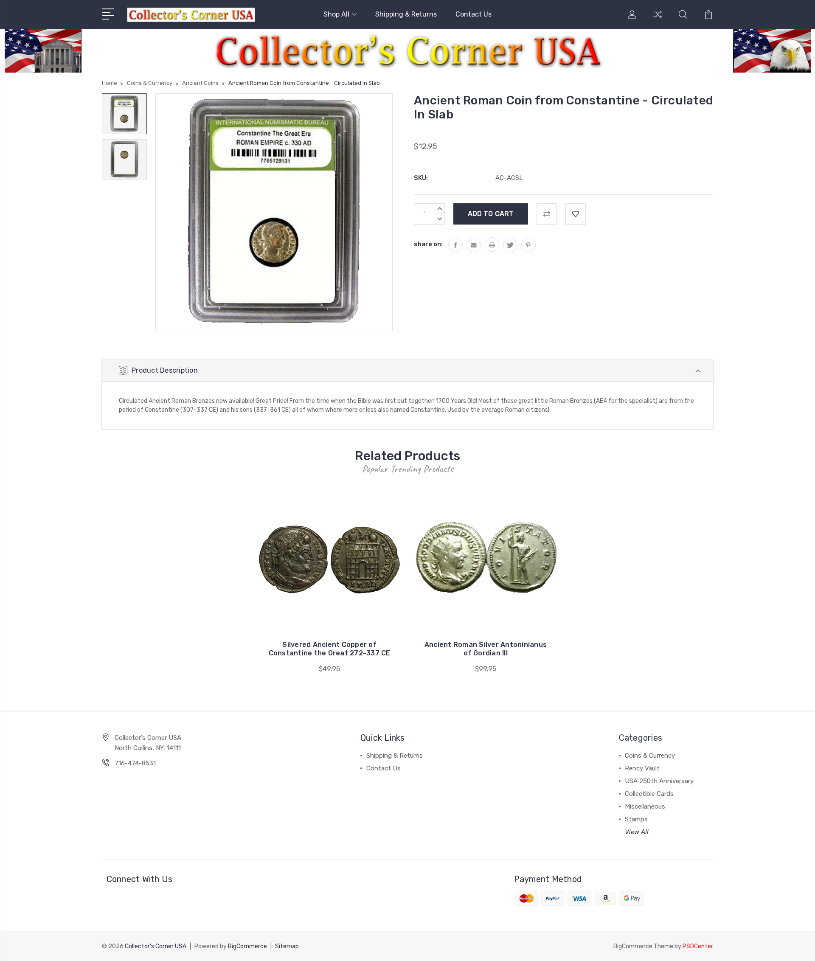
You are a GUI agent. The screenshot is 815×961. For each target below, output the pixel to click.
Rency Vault (642, 768)
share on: (428, 244)
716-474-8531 (135, 763)
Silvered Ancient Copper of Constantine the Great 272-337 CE (330, 649)
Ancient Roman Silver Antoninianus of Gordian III (485, 649)
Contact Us (473, 14)
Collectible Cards (649, 794)
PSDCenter (698, 946)
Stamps (636, 819)
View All (637, 832)
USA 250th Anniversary (659, 781)
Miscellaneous (645, 806)
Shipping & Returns (406, 14)
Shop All (336, 14)
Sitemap (287, 946)
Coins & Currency (650, 755)
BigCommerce (247, 946)
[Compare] (657, 19)
